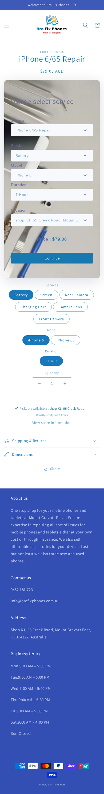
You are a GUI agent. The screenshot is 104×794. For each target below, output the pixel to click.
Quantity (52, 373)
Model (16, 165)
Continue (52, 258)
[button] (7, 25)
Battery (21, 294)
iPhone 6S (66, 340)
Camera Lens (70, 306)
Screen (46, 294)
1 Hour (51, 361)
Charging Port (33, 306)
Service (18, 120)
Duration (19, 185)
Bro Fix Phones (56, 784)
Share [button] (55, 468)
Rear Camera (76, 294)
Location (19, 210)
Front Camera (51, 319)
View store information (52, 422)
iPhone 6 (36, 340)
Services (19, 146)
